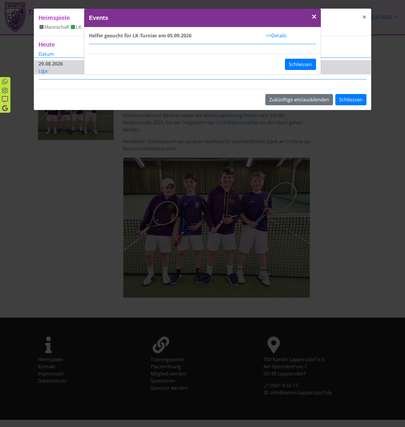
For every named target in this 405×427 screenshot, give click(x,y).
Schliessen (300, 64)
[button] (314, 16)
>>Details (276, 35)
